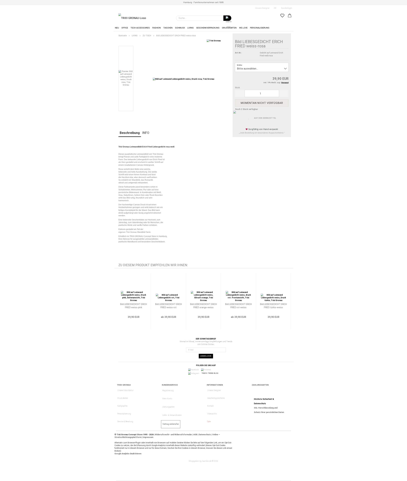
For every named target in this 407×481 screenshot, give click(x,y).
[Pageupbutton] (398, 476)
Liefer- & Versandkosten (172, 415)
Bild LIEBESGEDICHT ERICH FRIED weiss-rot (168, 306)
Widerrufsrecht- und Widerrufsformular (173, 434)
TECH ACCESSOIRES (140, 28)
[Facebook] (194, 370)
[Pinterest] (207, 370)
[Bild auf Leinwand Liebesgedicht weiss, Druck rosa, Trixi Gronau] (183, 79)
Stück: (237, 88)
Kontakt (210, 406)
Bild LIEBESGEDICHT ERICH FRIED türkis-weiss (273, 306)
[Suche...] (227, 18)
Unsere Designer (262, 8)
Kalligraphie (122, 406)
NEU (117, 28)
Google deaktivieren (127, 454)
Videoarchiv (212, 414)
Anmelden (205, 356)
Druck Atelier (122, 398)
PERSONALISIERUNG (259, 28)
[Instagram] (194, 373)
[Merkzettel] (282, 18)
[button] (289, 18)
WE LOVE (243, 28)
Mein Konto (167, 399)
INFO (145, 133)
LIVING (190, 28)
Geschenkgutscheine (216, 398)
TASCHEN (167, 28)
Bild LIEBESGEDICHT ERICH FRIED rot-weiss (238, 306)
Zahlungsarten (168, 407)
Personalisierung (124, 414)
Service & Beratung (125, 421)
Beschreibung (130, 133)
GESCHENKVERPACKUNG (207, 28)
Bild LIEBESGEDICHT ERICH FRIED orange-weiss (203, 306)
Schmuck (180, 28)
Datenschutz (205, 434)
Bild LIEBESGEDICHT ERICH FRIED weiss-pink (133, 306)
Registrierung (168, 390)
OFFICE (124, 28)
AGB (195, 434)
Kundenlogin (286, 8)
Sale (209, 421)
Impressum (148, 437)
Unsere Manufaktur (125, 390)
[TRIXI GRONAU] (132, 16)
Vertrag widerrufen (170, 424)
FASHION (156, 28)
